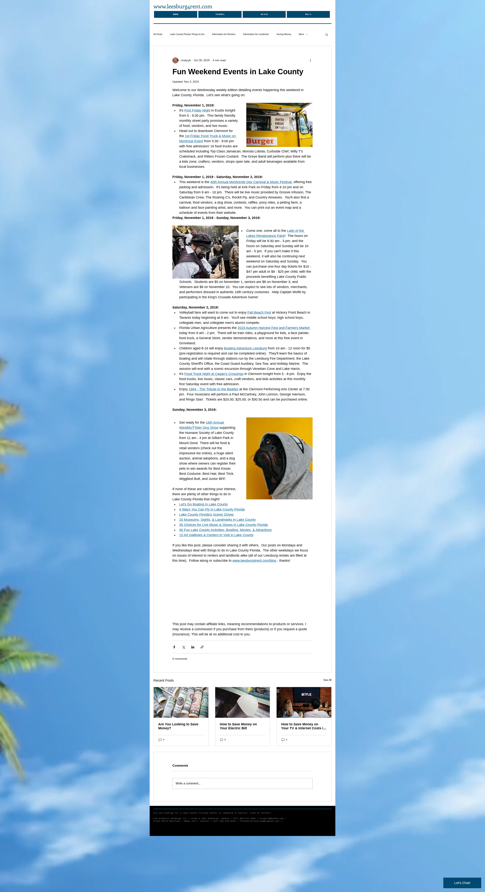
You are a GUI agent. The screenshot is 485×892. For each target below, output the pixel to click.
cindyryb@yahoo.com (271, 818)
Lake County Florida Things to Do (187, 34)
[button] (327, 34)
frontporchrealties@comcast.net (259, 821)
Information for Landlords (256, 34)
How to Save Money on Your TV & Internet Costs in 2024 (303, 726)
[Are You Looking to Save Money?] (181, 702)
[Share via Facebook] (174, 647)
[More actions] (310, 60)
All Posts (157, 34)
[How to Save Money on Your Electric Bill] (242, 702)
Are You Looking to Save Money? (178, 726)
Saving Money (283, 34)
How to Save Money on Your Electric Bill (238, 726)
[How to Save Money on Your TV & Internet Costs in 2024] (304, 702)
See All (327, 679)
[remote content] (242, 592)
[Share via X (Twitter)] (183, 647)
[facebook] (325, 813)
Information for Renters (223, 34)
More (301, 34)
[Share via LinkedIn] (193, 647)
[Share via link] (202, 647)
